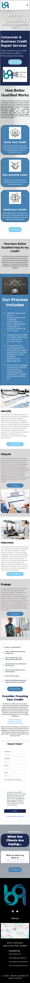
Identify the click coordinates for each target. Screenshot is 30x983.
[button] (27, 5)
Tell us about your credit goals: (13, 779)
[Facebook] (13, 911)
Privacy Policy (10, 816)
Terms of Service (18, 816)
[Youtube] (17, 911)
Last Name (7, 758)
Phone (6, 765)
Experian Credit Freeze (15, 721)
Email (6, 772)
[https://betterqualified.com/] (5, 5)
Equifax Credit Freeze (15, 719)
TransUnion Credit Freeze (15, 723)
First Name (7, 751)
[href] (15, 931)
